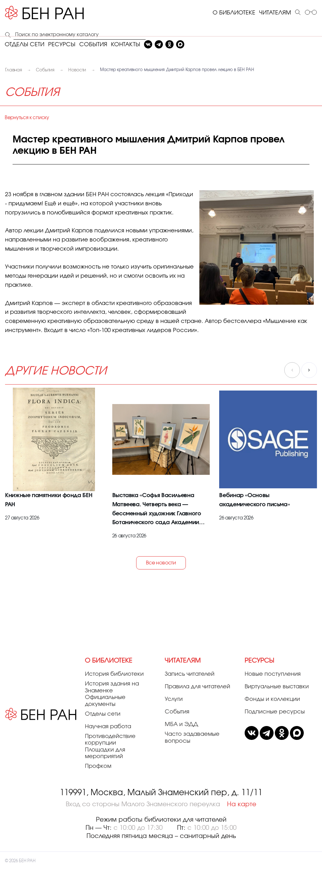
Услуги (174, 699)
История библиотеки (114, 674)
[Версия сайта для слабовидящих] (310, 13)
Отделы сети (102, 714)
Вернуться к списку (27, 117)
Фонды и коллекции (272, 699)
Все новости (161, 562)
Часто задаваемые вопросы (192, 737)
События (177, 712)
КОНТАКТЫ (125, 44)
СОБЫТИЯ (93, 44)
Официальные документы (105, 701)
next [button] (309, 370)
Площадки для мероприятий (105, 753)
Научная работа (108, 727)
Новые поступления (273, 674)
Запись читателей (189, 674)
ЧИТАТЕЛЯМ (275, 13)
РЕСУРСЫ (61, 44)
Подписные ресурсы (275, 712)
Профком (98, 766)
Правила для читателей (197, 687)
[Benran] (54, 13)
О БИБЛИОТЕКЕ (234, 13)
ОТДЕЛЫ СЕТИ (24, 44)
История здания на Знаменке (112, 687)
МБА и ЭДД (181, 724)
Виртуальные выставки (277, 687)
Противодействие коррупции (110, 740)
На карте (241, 804)
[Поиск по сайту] (298, 13)
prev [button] (292, 370)
